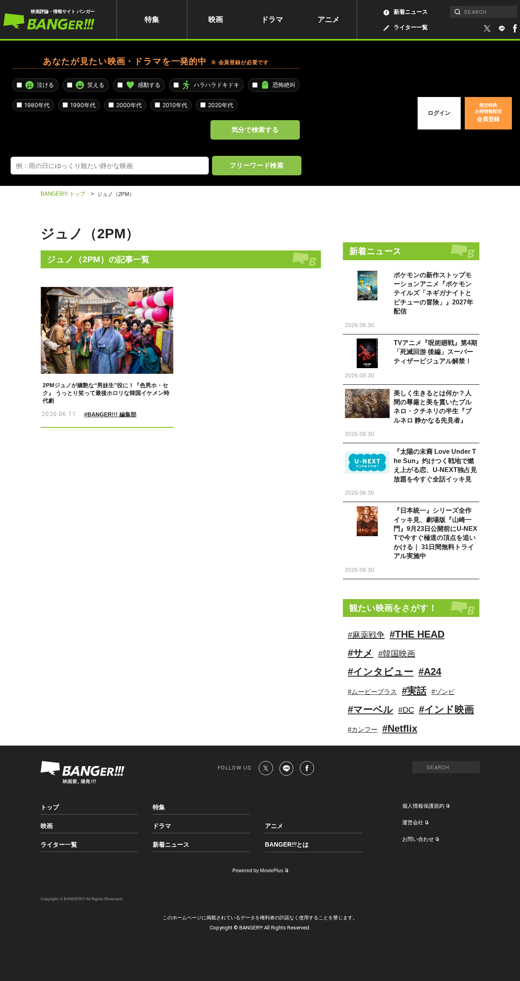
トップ (50, 807)
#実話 (414, 690)
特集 (152, 19)
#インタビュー (381, 671)
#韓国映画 (396, 653)
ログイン (439, 113)
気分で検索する (255, 129)
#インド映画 (446, 709)
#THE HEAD (417, 634)
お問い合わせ (418, 839)
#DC (406, 709)
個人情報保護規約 (423, 806)
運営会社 (412, 822)
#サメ (360, 652)
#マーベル (370, 709)
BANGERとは (287, 844)
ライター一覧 (411, 27)
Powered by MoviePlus (257, 870)
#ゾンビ (443, 691)
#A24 (429, 671)
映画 (215, 19)
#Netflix (399, 728)
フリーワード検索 (257, 165)
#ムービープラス (372, 691)
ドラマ (272, 19)
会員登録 (488, 112)
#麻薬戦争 (366, 634)
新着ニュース (411, 12)
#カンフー (362, 729)
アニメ (329, 19)
